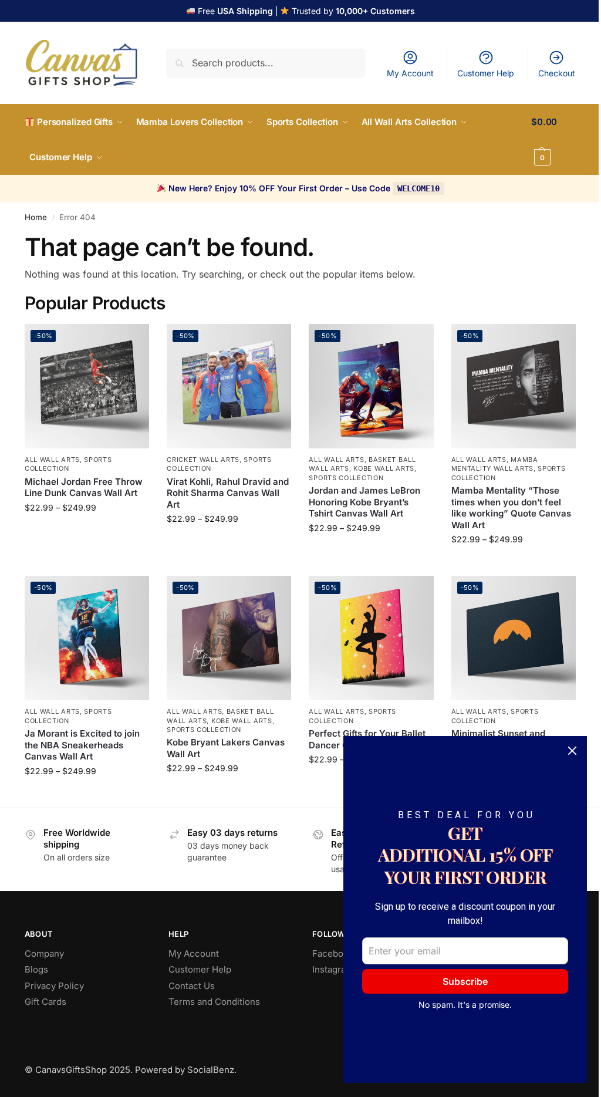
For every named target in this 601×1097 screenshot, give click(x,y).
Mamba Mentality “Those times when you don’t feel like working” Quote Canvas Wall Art (511, 508)
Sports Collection (68, 463)
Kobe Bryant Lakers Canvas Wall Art (226, 748)
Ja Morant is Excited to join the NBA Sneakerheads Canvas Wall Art (82, 745)
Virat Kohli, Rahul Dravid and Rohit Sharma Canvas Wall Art (228, 493)
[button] (553, 139)
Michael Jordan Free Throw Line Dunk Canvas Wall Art (84, 487)
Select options (87, 532)
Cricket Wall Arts (203, 459)
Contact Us (191, 985)
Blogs (36, 969)
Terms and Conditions (214, 1001)
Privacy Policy (54, 985)
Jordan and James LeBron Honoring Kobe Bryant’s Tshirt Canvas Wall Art (364, 502)
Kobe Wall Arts (383, 468)
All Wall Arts (52, 459)
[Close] (572, 751)
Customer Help (485, 73)
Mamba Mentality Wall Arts (494, 463)
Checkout (556, 73)
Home (36, 217)
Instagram (332, 969)
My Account (410, 73)
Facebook (332, 953)
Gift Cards (45, 1001)
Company (44, 953)
